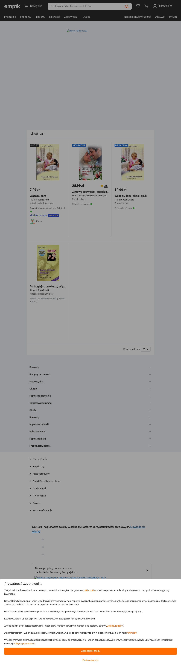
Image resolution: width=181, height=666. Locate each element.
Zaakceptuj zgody (90, 651)
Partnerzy (131, 633)
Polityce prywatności (24, 643)
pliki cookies (90, 590)
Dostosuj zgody (115, 626)
